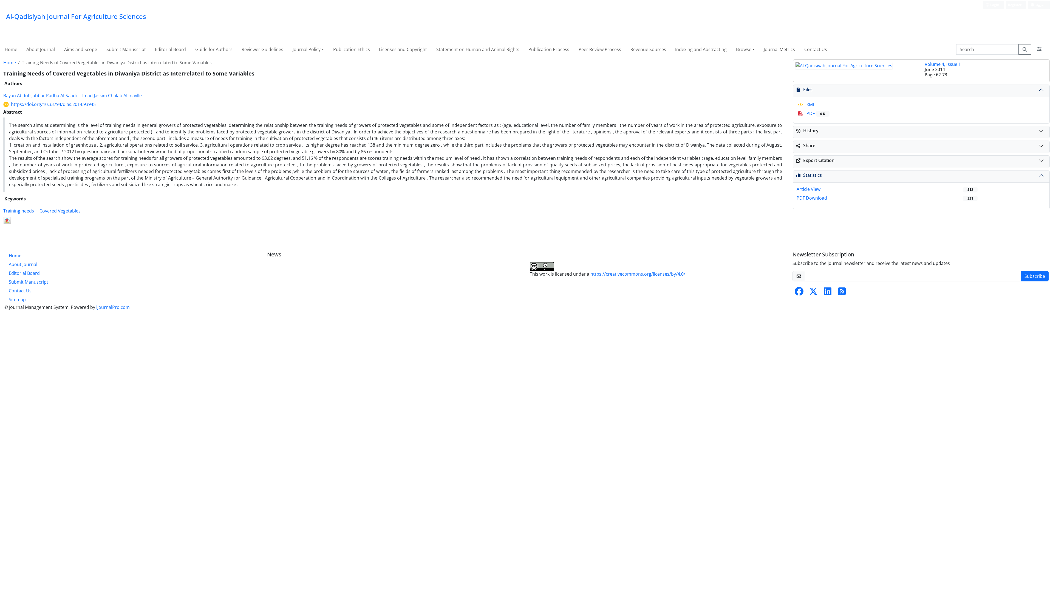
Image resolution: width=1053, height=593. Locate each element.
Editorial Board (170, 49)
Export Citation (818, 160)
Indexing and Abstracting (701, 49)
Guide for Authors (214, 49)
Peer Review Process (600, 49)
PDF (815, 113)
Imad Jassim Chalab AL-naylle (112, 96)
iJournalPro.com (113, 307)
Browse (743, 49)
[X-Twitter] (813, 293)
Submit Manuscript (126, 49)
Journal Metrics (779, 49)
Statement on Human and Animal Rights (477, 49)
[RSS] (841, 293)
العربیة (1040, 4)
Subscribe (1034, 276)
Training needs (18, 211)
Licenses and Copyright (403, 49)
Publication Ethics (351, 49)
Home (11, 49)
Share (809, 145)
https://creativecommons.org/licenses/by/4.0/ (637, 274)
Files (808, 89)
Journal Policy (307, 49)
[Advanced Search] (1039, 49)
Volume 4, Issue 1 (943, 64)
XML (810, 105)
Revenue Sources (648, 49)
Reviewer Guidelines (262, 49)
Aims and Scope (80, 49)
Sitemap (17, 299)
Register (1014, 4)
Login (994, 4)
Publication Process (548, 49)
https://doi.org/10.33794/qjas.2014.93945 (53, 104)
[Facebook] (799, 293)
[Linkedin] (827, 293)
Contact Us (815, 49)
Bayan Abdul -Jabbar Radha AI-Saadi (40, 96)
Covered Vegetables (60, 211)
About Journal (40, 49)
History (811, 131)
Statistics (812, 175)
